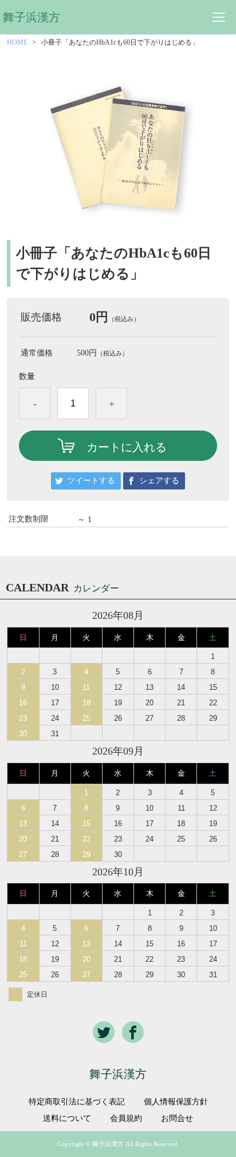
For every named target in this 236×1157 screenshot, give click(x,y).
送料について (67, 1119)
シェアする (159, 480)
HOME (17, 42)
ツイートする (91, 480)
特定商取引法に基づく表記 (77, 1102)
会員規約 (126, 1119)
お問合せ (177, 1119)
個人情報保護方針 (176, 1102)
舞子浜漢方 (31, 17)
